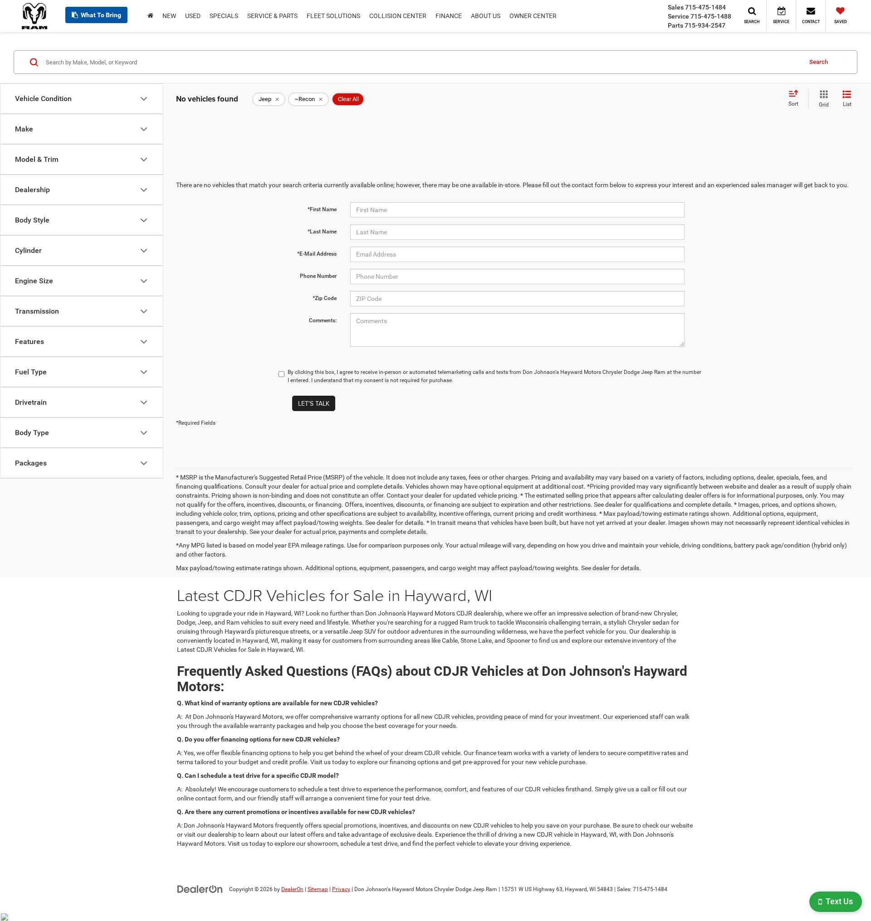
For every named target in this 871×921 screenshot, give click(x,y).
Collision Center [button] (397, 15)
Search (818, 61)
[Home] (150, 16)
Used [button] (193, 15)
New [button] (169, 15)
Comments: (323, 320)
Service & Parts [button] (272, 15)
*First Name (322, 209)
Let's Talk (313, 403)
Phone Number (318, 276)
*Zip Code (325, 298)
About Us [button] (485, 15)
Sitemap (318, 889)
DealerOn (292, 889)
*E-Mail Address (317, 254)
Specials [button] (224, 15)
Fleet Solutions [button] (333, 15)
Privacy (341, 889)
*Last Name (322, 231)
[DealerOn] (200, 888)
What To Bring (101, 15)
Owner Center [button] (533, 15)
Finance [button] (449, 15)
